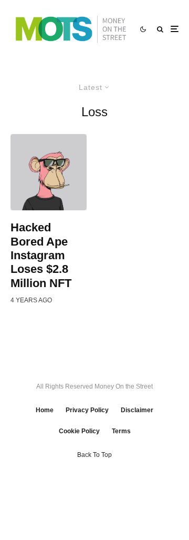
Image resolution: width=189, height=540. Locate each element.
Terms (121, 431)
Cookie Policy (79, 431)
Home (45, 410)
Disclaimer (137, 410)
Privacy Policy (87, 410)
